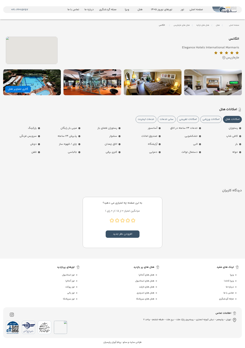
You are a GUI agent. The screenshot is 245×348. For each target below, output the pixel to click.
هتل (218, 25)
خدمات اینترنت (146, 119)
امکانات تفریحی (188, 119)
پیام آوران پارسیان (112, 342)
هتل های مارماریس (182, 25)
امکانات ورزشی (211, 119)
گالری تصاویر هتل (18, 89)
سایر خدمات (167, 119)
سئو (124, 342)
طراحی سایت (135, 342)
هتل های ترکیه (202, 25)
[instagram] (12, 315)
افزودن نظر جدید (122, 234)
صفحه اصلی (234, 25)
